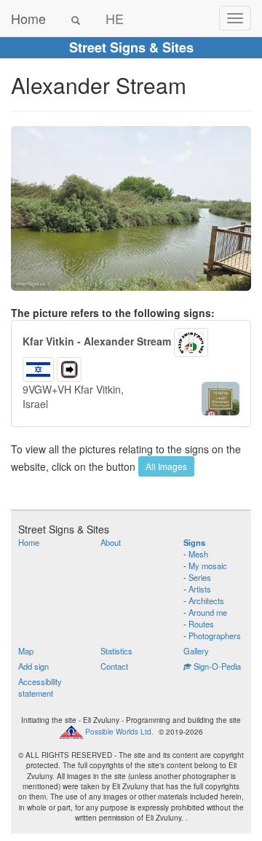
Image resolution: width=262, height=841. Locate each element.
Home (28, 18)
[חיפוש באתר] (76, 18)
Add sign (33, 666)
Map (25, 651)
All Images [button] (166, 466)
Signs (194, 542)
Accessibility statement (40, 687)
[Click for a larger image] (131, 208)
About (110, 542)
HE (115, 18)
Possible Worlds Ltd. (119, 731)
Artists (199, 589)
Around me (207, 612)
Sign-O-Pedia (216, 666)
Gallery (196, 651)
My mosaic (207, 565)
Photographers (214, 635)
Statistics (116, 651)
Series (199, 577)
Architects (206, 600)
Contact (114, 666)
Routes (201, 624)
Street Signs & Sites (131, 47)
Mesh (198, 554)
